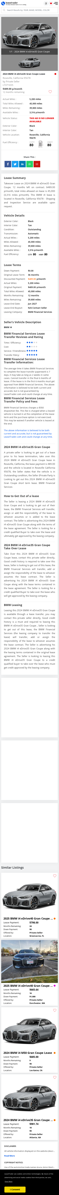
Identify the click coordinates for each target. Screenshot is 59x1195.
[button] (56, 3)
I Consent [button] (15, 1189)
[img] (29, 36)
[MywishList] (51, 3)
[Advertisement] (29, 710)
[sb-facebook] (8, 164)
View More (8, 1181)
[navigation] (29, 46)
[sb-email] (37, 164)
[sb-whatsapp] (29, 164)
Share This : (30, 157)
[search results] (46, 3)
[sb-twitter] (15, 164)
